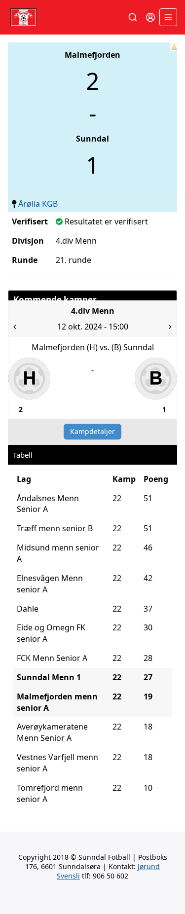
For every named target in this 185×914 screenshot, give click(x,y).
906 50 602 (110, 875)
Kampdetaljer (92, 431)
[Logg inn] (150, 17)
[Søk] (133, 17)
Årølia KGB (38, 203)
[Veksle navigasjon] (168, 17)
